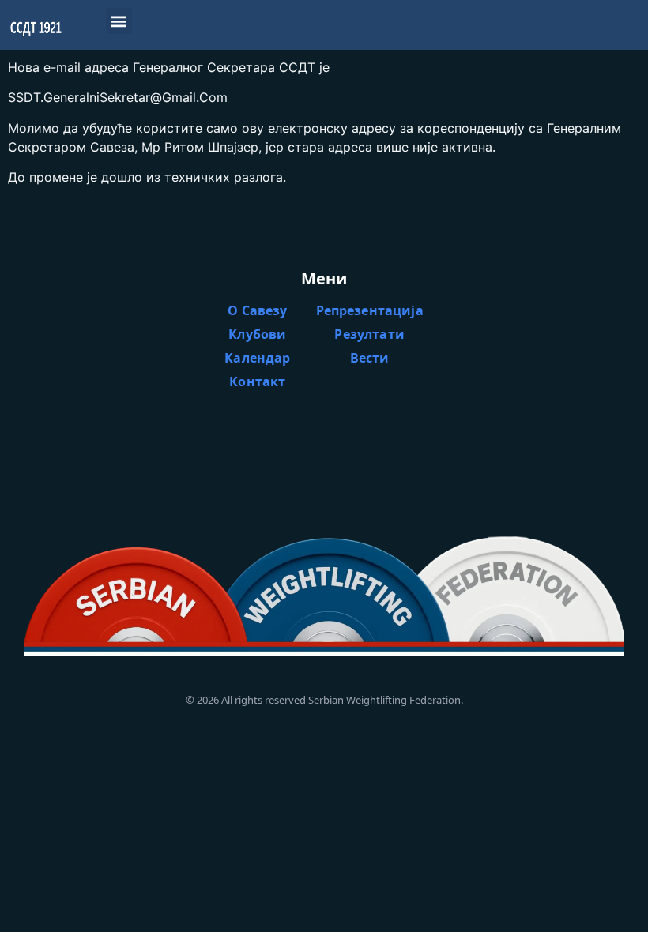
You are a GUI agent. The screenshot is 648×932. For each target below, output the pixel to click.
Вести (370, 357)
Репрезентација (370, 310)
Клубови (257, 334)
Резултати (369, 334)
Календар (257, 357)
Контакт (257, 381)
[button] (119, 21)
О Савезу (257, 310)
